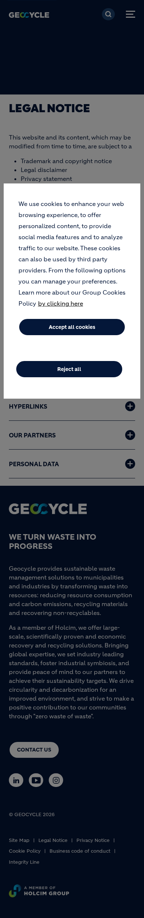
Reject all (69, 369)
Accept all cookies (72, 327)
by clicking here (60, 303)
